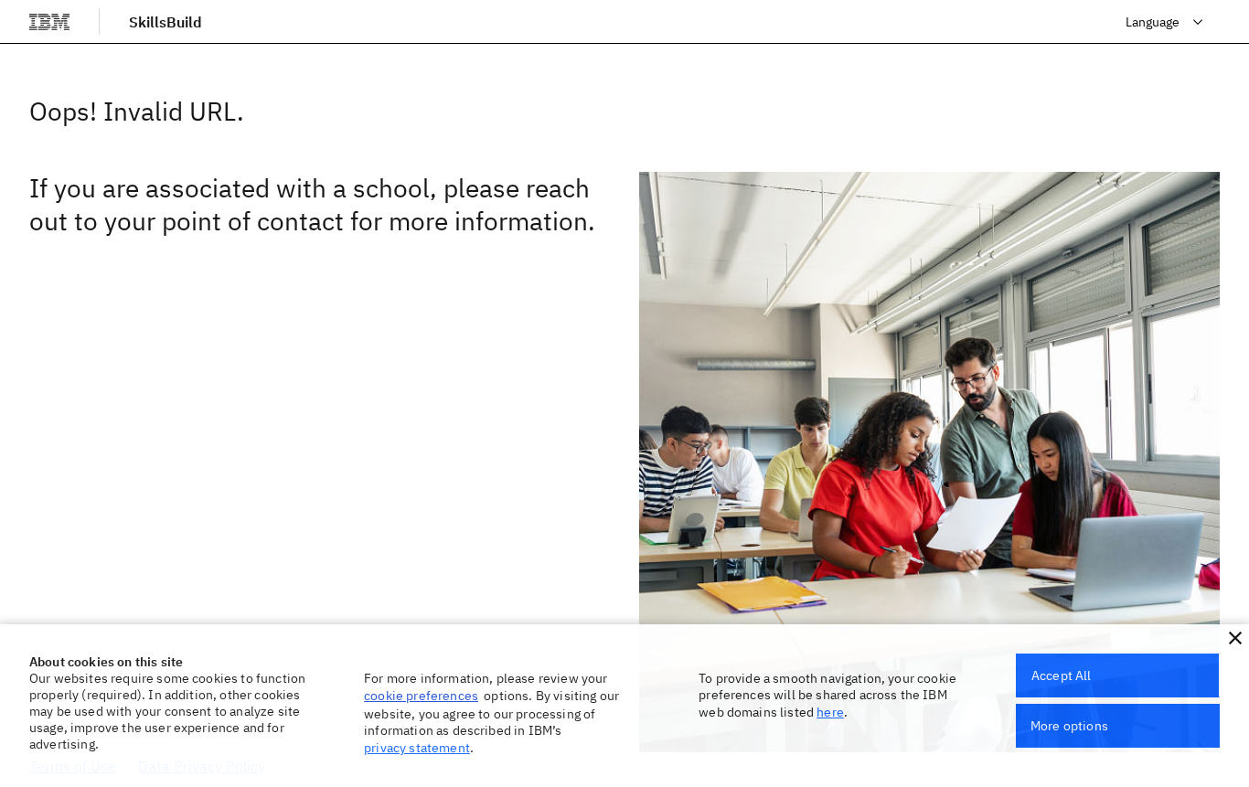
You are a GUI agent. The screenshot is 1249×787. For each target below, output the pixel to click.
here (830, 712)
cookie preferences (421, 695)
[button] (1235, 638)
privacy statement (417, 747)
